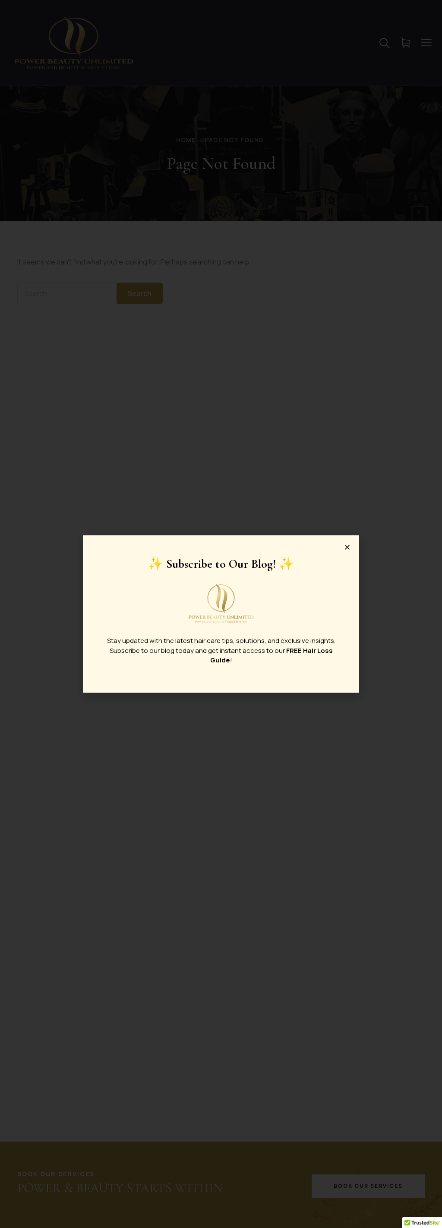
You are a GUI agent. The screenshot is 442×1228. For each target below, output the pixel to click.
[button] (347, 547)
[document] (221, 614)
